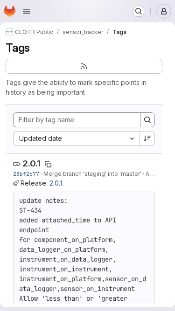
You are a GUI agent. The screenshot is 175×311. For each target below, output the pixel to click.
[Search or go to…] (138, 11)
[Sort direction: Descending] (147, 138)
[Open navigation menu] (26, 11)
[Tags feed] (84, 66)
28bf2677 (26, 173)
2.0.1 (31, 163)
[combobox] (76, 138)
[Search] (147, 119)
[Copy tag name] (48, 164)
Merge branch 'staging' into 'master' (92, 173)
